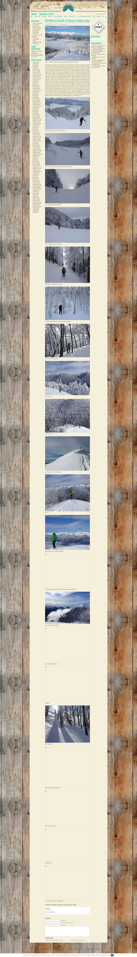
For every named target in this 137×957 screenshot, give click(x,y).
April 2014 (35, 130)
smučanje (64, 24)
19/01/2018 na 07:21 (49, 910)
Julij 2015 (35, 108)
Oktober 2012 (36, 152)
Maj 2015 (35, 111)
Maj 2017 (35, 82)
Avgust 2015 (35, 107)
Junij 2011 (35, 175)
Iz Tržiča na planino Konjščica (98, 54)
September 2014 (36, 123)
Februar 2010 (36, 199)
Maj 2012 (35, 159)
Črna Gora (35, 24)
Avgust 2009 (35, 207)
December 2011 (36, 167)
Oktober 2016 (36, 88)
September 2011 (36, 171)
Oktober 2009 (36, 204)
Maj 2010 (35, 194)
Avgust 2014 (35, 124)
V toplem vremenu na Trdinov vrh (77, 940)
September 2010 (36, 188)
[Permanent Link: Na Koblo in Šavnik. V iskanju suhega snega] (67, 21)
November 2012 (36, 151)
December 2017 (36, 73)
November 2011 (36, 168)
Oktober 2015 (36, 104)
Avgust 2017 (35, 79)
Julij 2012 (35, 156)
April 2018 (35, 68)
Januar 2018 (35, 72)
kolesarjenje (35, 29)
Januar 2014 (35, 135)
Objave (98, 14)
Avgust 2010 (35, 190)
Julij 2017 (35, 81)
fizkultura (35, 26)
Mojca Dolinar (97, 949)
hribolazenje (35, 27)
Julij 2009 (35, 209)
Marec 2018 (35, 69)
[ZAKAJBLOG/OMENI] (46, 14)
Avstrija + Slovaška (37, 23)
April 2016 (35, 97)
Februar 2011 (35, 181)
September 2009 (36, 206)
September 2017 (36, 78)
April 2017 (35, 84)
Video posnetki (36, 42)
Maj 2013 (35, 142)
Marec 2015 (35, 114)
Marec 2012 (35, 162)
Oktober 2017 (36, 76)
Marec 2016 (35, 98)
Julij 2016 (35, 92)
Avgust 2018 (35, 62)
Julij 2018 (35, 63)
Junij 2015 (35, 110)
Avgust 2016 (35, 91)
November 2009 (36, 203)
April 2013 (35, 143)
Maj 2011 (35, 177)
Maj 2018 (35, 66)
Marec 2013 (35, 145)
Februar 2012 (36, 164)
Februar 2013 (36, 146)
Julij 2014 (35, 126)
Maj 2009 (35, 212)
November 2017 (36, 75)
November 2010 (36, 186)
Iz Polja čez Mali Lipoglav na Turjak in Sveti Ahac (37, 55)
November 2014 (36, 120)
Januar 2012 (35, 165)
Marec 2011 (35, 180)
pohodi (34, 33)
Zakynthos (35, 43)
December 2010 (36, 184)
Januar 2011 (35, 183)
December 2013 (36, 136)
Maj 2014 (35, 129)
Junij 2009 (35, 210)
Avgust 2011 (35, 172)
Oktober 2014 (36, 121)
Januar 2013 (35, 148)
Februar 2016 (36, 100)
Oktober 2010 (36, 187)
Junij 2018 (35, 65)
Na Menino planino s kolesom (98, 57)
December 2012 (36, 149)
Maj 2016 (35, 95)
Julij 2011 (35, 174)
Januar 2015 (35, 117)
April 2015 (35, 113)
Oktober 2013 (36, 139)
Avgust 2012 (35, 155)
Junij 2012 (35, 158)
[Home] (34, 14)
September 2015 (36, 105)
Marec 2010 (35, 197)
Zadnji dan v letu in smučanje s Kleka (54, 940)
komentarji (103, 14)
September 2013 (36, 140)
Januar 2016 (35, 101)
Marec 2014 (35, 132)
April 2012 (35, 161)
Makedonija (35, 32)
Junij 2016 (35, 94)
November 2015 (36, 103)
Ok (112, 955)
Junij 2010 (35, 193)
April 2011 (35, 178)
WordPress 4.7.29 (81, 949)
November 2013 (36, 137)
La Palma (35, 30)
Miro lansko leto (63, 66)
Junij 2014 (35, 127)
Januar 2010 (35, 200)
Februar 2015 (36, 116)
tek (33, 40)
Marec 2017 (35, 85)
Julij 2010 (35, 191)
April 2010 (35, 196)
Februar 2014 (36, 133)
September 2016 (36, 89)
